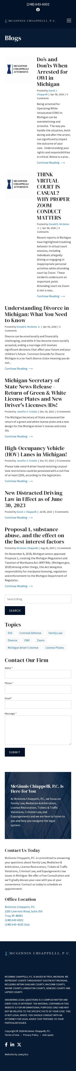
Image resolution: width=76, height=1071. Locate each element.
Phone (9, 683)
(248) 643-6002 (38, 4)
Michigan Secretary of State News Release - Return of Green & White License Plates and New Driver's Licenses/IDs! (35, 393)
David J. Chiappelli (27, 511)
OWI (27, 640)
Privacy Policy (31, 1035)
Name (9, 668)
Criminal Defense (30, 633)
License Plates (55, 647)
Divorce (12, 640)
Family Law (55, 633)
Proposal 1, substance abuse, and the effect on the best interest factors (34, 535)
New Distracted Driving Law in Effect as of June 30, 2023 (34, 499)
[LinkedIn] (12, 1045)
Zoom (40, 640)
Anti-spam (47, 1035)
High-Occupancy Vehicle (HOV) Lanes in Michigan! (36, 451)
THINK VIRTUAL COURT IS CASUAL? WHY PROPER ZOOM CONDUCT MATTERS (53, 196)
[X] (19, 1045)
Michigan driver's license (23, 647)
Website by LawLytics (16, 1054)
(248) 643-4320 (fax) (17, 924)
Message (11, 713)
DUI (10, 633)
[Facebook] (6, 1045)
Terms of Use (12, 1035)
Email (8, 698)
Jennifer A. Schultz (27, 411)
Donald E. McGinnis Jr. (28, 326)
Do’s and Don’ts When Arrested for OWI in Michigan (52, 72)
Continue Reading (48, 162)
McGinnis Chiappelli (27, 548)
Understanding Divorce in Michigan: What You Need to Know (37, 314)
